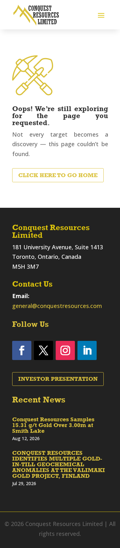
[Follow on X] (43, 350)
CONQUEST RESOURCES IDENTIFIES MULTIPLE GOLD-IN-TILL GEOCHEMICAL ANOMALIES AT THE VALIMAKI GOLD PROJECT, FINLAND (58, 464)
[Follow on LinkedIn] (87, 350)
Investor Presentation (58, 378)
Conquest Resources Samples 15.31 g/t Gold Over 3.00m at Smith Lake (53, 425)
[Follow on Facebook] (21, 350)
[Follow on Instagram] (65, 350)
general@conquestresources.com (57, 306)
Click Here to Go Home (58, 175)
